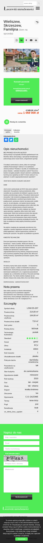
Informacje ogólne (7, 131)
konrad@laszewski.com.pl (21, 88)
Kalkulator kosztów (16, 131)
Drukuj (36, 40)
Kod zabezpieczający (12, 453)
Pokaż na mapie (26, 40)
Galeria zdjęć (21, 40)
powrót (36, 22)
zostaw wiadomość (21, 100)
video (31, 40)
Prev (5, 69)
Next (38, 69)
